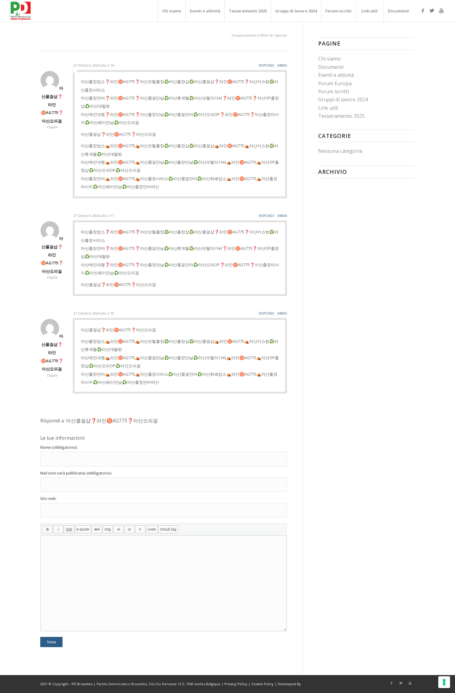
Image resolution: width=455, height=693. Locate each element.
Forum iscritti (333, 91)
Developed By (289, 684)
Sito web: (48, 498)
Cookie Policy (262, 684)
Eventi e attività (336, 75)
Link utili (328, 107)
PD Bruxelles (82, 684)
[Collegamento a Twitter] (432, 10)
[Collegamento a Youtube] (441, 10)
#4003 (282, 65)
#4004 (282, 215)
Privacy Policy (235, 684)
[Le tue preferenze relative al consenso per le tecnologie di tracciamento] (444, 682)
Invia (51, 642)
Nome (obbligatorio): (59, 447)
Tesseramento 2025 (341, 116)
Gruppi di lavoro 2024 (343, 99)
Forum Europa (335, 83)
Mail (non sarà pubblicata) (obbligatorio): (76, 473)
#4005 (282, 313)
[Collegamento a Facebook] (422, 10)
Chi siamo (329, 58)
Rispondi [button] (266, 65)
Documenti (331, 67)
